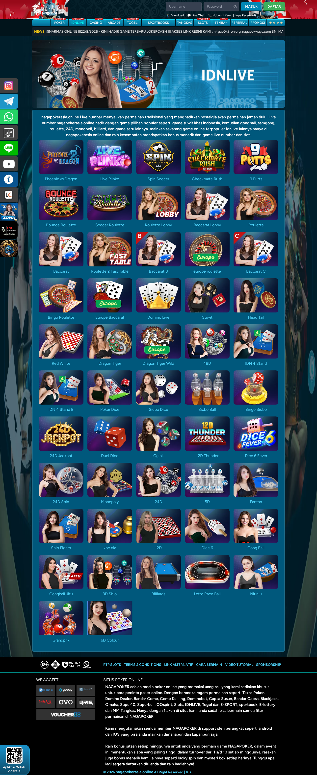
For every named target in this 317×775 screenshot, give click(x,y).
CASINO (96, 22)
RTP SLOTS (112, 665)
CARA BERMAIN (209, 665)
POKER (59, 22)
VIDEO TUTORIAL (239, 665)
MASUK (251, 6)
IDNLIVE (77, 22)
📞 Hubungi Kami (219, 15)
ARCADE (114, 22)
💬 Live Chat (196, 15)
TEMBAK (221, 22)
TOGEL (132, 22)
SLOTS (203, 22)
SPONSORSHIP (268, 665)
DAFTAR (274, 6)
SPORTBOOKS (158, 23)
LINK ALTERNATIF (178, 665)
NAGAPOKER (117, 686)
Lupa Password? (245, 15)
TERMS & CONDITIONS (142, 665)
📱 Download (175, 15)
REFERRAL (239, 23)
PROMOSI (257, 23)
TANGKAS (184, 23)
